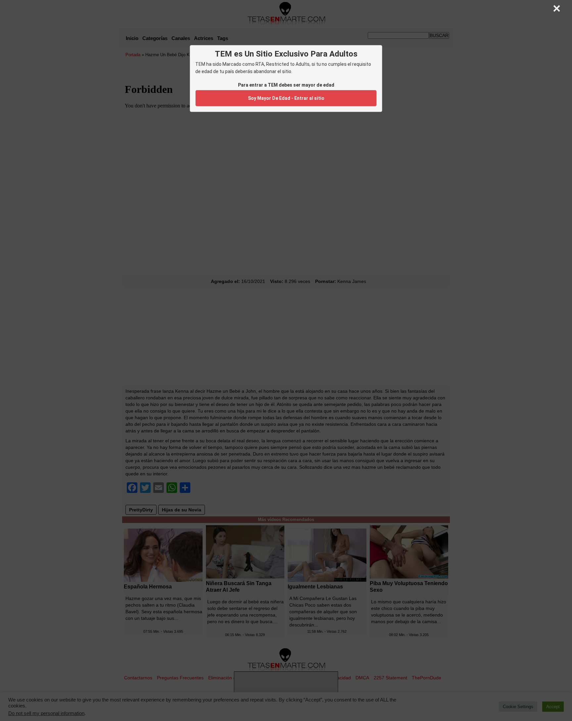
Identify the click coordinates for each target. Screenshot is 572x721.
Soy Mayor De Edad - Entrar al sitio (286, 98)
